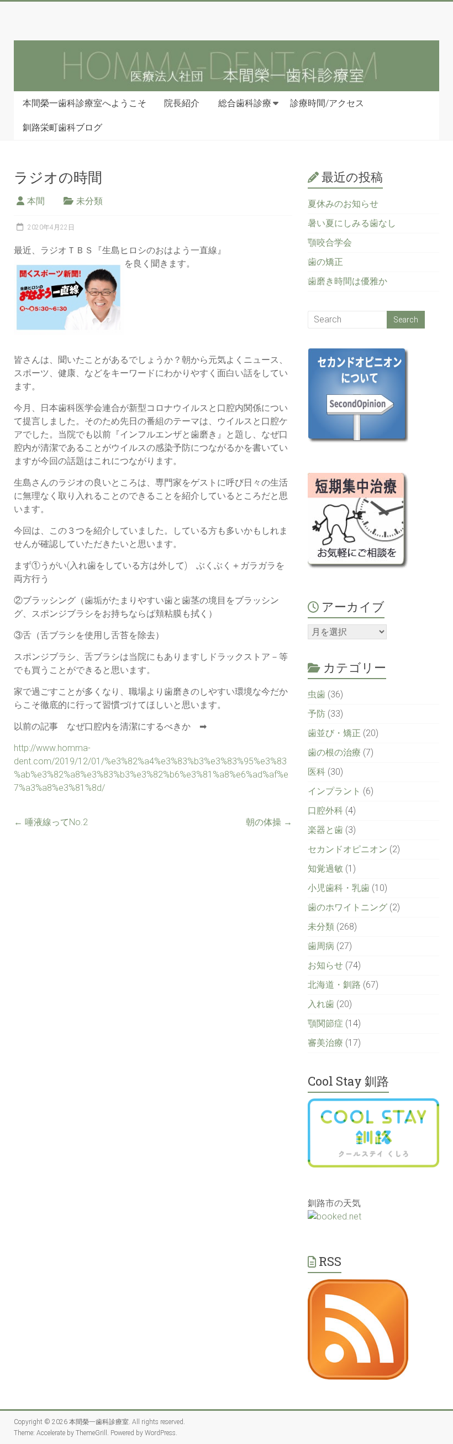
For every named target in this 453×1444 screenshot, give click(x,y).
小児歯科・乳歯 (339, 888)
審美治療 (325, 1043)
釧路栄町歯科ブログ (62, 127)
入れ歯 (321, 1004)
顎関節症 (325, 1023)
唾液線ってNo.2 (51, 822)
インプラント (334, 791)
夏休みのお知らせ (343, 204)
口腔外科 (325, 810)
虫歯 (316, 694)
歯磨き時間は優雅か (347, 281)
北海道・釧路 (334, 984)
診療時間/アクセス (327, 103)
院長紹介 (181, 103)
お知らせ (325, 965)
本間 (36, 201)
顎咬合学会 (330, 242)
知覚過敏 (325, 868)
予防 (316, 713)
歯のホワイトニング (347, 907)
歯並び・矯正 (334, 733)
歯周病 (321, 946)
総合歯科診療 (244, 103)
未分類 (89, 201)
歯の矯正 (325, 262)
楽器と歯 (325, 830)
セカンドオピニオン (347, 849)
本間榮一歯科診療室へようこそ (84, 103)
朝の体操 (269, 822)
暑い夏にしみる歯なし (352, 223)
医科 (316, 772)
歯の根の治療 (334, 752)
